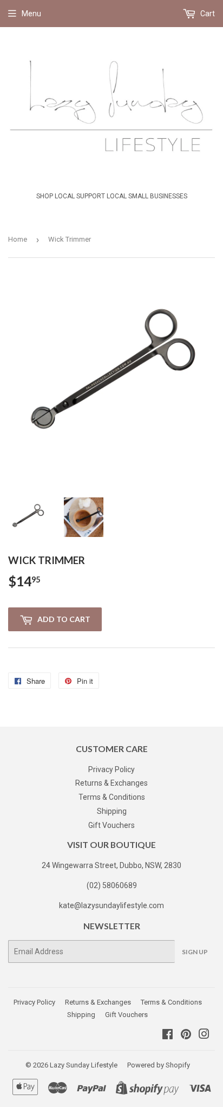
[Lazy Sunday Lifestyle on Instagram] (204, 1035)
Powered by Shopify (158, 1065)
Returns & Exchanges (111, 783)
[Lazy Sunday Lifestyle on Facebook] (167, 1035)
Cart (207, 13)
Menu (31, 13)
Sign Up (195, 952)
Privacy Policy (111, 769)
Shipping (112, 811)
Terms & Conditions (111, 797)
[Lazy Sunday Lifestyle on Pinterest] (186, 1035)
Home (17, 239)
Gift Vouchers (111, 825)
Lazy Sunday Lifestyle (83, 1065)
